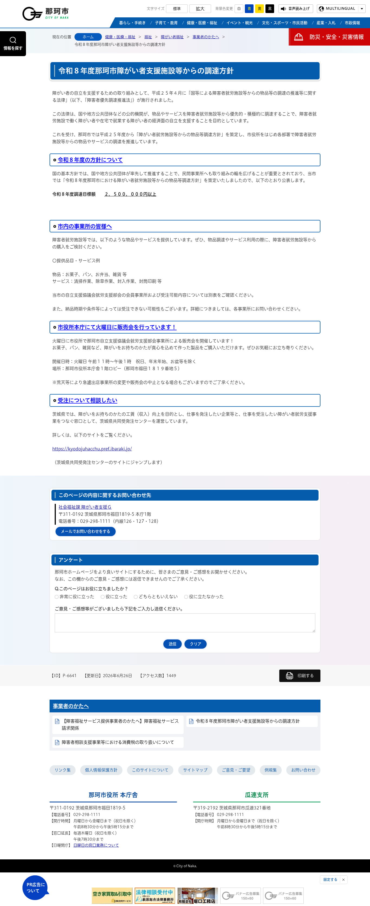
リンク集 (62, 770)
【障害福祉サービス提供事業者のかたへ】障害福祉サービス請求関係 (120, 724)
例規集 (271, 770)
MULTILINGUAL (340, 8)
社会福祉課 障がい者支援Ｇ (85, 507)
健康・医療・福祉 (120, 37)
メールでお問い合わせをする (85, 531)
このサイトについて (150, 770)
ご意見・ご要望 (236, 770)
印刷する (306, 676)
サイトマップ (195, 770)
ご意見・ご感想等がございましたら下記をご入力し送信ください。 (120, 609)
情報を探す (13, 48)
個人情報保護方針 (101, 770)
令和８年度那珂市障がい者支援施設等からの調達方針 (248, 721)
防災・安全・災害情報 (337, 37)
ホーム (88, 37)
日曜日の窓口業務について (96, 845)
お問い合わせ (303, 770)
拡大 (200, 9)
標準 (177, 9)
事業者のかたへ (206, 37)
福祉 (148, 37)
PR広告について (36, 887)
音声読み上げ (299, 8)
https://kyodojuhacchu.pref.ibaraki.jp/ (92, 449)
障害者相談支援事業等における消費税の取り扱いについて (118, 742)
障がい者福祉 (172, 37)
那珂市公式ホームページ (45, 15)
